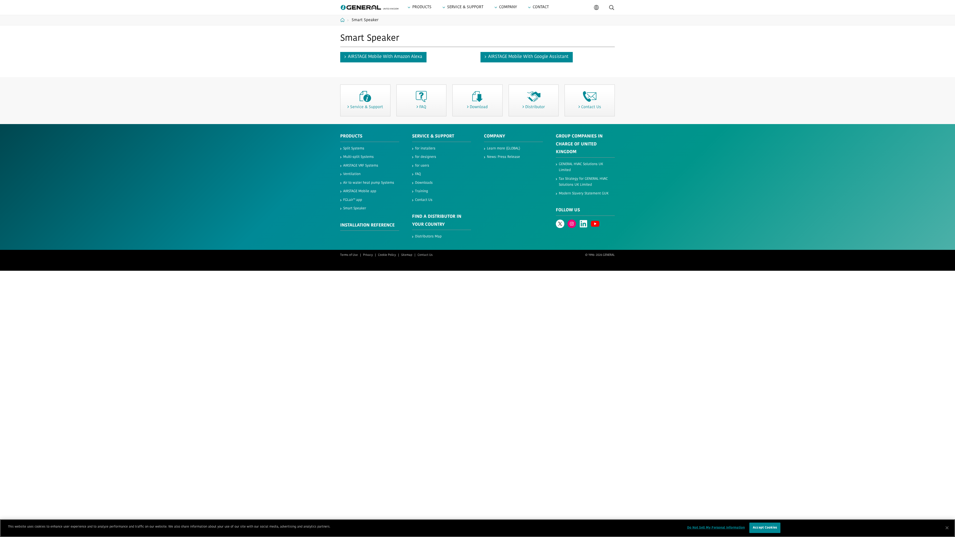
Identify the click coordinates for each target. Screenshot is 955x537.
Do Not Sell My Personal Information (716, 527)
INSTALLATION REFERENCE (367, 225)
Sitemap (406, 255)
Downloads (424, 183)
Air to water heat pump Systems (368, 183)
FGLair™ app (352, 200)
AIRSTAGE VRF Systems (360, 166)
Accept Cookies (765, 527)
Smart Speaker (354, 208)
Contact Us (423, 200)
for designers (425, 157)
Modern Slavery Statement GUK (584, 193)
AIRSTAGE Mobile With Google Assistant (528, 57)
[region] (477, 528)
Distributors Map (428, 236)
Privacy (368, 255)
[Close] (947, 527)
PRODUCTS (351, 136)
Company (494, 136)
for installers (425, 148)
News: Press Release (503, 157)
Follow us (568, 210)
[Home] (344, 20)
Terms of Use (349, 255)
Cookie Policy (387, 255)
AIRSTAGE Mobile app (359, 191)
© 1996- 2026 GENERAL (600, 255)
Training (421, 191)
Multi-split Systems (358, 157)
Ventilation (352, 174)
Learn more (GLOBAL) (503, 148)
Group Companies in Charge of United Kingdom (579, 144)
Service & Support (433, 136)
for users (422, 166)
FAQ (418, 174)
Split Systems (353, 148)
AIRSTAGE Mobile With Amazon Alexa (385, 57)
